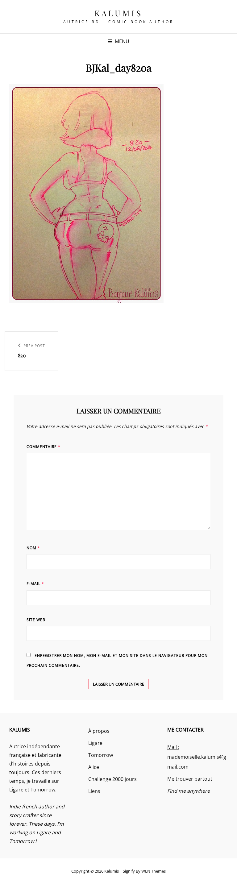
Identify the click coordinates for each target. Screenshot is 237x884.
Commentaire (43, 446)
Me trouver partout (189, 778)
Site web (36, 619)
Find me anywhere (188, 790)
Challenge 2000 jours (112, 779)
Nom (33, 547)
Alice (93, 767)
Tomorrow (100, 755)
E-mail (35, 583)
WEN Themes (153, 871)
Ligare (95, 743)
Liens (94, 791)
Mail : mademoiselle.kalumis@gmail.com (196, 757)
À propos (99, 731)
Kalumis (118, 13)
